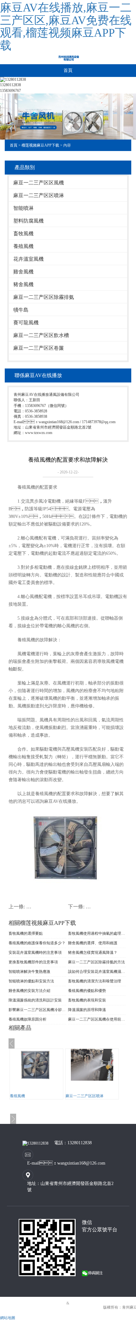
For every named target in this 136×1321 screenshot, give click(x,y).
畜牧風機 (23, 233)
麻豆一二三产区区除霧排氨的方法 (96, 962)
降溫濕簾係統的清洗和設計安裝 (35, 1000)
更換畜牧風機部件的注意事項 (33, 962)
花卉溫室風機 (28, 259)
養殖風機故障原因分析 (27, 1019)
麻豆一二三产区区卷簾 (38, 348)
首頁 (68, 70)
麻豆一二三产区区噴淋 (38, 195)
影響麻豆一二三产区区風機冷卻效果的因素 (37, 1010)
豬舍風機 (23, 284)
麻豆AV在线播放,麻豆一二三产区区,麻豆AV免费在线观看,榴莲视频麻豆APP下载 (66, 26)
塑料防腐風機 (28, 221)
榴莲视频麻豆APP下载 (40, 145)
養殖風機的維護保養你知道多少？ (37, 943)
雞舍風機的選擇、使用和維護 (92, 943)
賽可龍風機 (26, 322)
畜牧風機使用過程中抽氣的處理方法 (97, 933)
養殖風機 (23, 246)
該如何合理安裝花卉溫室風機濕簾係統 (97, 971)
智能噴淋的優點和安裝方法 (31, 981)
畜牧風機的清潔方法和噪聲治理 (94, 981)
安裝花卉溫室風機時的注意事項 (35, 952)
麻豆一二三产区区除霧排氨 (43, 297)
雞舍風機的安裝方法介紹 (29, 990)
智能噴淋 (23, 208)
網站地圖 (7, 1318)
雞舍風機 (23, 271)
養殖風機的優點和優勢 (87, 990)
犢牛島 (20, 310)
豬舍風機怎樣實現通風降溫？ (92, 952)
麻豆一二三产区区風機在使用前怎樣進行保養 (97, 1019)
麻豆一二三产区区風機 (38, 182)
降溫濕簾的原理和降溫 (87, 1010)
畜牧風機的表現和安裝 (87, 1000)
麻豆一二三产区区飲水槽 (41, 335)
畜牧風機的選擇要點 (26, 933)
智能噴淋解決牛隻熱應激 (29, 971)
